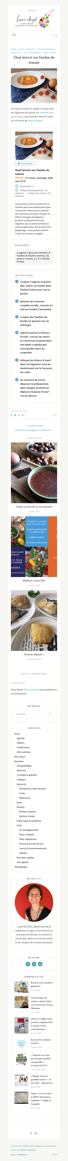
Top (54, 1155)
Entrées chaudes (27, 811)
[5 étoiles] (24, 178)
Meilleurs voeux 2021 (34, 580)
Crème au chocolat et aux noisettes (34, 506)
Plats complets (27, 49)
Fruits (22, 793)
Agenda (20, 738)
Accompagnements (29, 829)
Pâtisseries (24, 797)
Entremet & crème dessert (32, 788)
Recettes (16, 52)
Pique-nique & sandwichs (29, 820)
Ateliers (21, 742)
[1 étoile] (16, 178)
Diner (14, 49)
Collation (21, 779)
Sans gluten (50, 52)
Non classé (19, 756)
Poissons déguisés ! (34, 654)
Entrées (21, 807)
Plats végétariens (46, 49)
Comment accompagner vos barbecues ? (33, 430)
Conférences (23, 747)
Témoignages (21, 866)
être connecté (31, 689)
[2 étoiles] (18, 178)
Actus (17, 733)
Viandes (23, 852)
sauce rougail (35, 120)
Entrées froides (27, 816)
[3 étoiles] (20, 178)
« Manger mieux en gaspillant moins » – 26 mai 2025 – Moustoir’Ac (42, 1079)
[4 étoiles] (22, 178)
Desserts (21, 784)
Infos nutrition (24, 752)
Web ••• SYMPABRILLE (19, 1154)
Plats (19, 825)
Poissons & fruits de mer (31, 843)
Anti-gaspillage (24, 765)
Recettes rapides (32, 52)
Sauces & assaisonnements (33, 848)
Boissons (21, 770)
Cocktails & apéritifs (27, 774)
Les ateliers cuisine (35, 425)
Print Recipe (26, 163)
